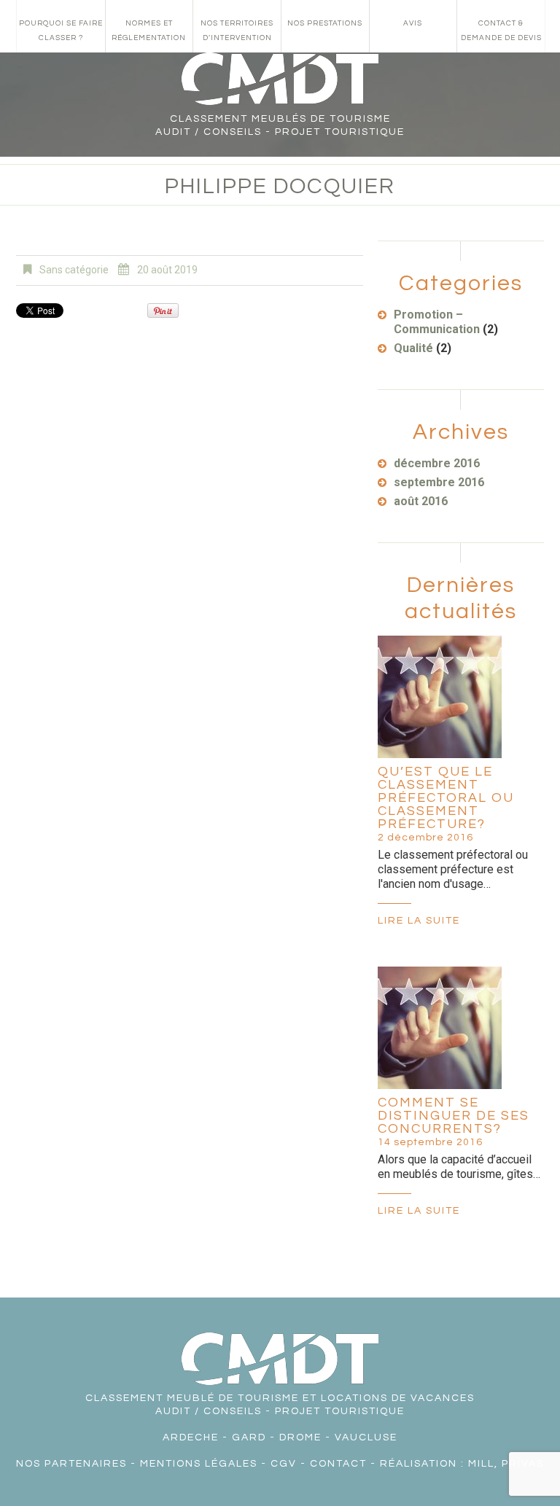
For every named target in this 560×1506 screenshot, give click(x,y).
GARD (249, 1437)
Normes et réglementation (149, 31)
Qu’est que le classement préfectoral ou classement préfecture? (446, 798)
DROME (300, 1437)
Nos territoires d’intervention (237, 31)
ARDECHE (191, 1437)
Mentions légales (198, 1464)
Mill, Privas (506, 1464)
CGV (284, 1464)
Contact (338, 1464)
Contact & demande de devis (501, 31)
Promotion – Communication (437, 322)
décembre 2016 (437, 463)
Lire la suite (419, 921)
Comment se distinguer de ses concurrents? (453, 1116)
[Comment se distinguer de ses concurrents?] (440, 1028)
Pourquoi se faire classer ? (61, 31)
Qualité (413, 348)
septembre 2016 (439, 482)
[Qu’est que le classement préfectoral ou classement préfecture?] (440, 697)
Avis (412, 23)
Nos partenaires (71, 1464)
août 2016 (421, 501)
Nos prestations (324, 23)
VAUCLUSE (366, 1437)
